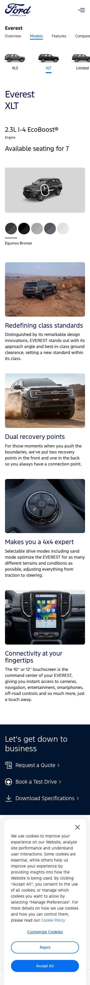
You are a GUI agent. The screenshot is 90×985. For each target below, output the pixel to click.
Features (59, 36)
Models (36, 36)
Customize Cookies (45, 932)
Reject (45, 947)
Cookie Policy (53, 920)
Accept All (45, 965)
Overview (13, 36)
